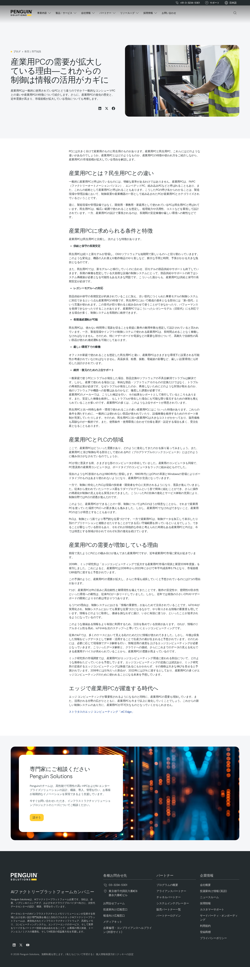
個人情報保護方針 (105, 954)
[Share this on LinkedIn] (99, 108)
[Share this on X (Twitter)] (106, 108)
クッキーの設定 (125, 954)
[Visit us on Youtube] (27, 945)
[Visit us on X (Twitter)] (21, 945)
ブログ (17, 51)
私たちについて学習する (79, 954)
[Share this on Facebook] (113, 108)
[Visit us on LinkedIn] (14, 945)
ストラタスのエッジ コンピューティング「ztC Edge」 (101, 712)
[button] (233, 3)
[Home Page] (21, 12)
